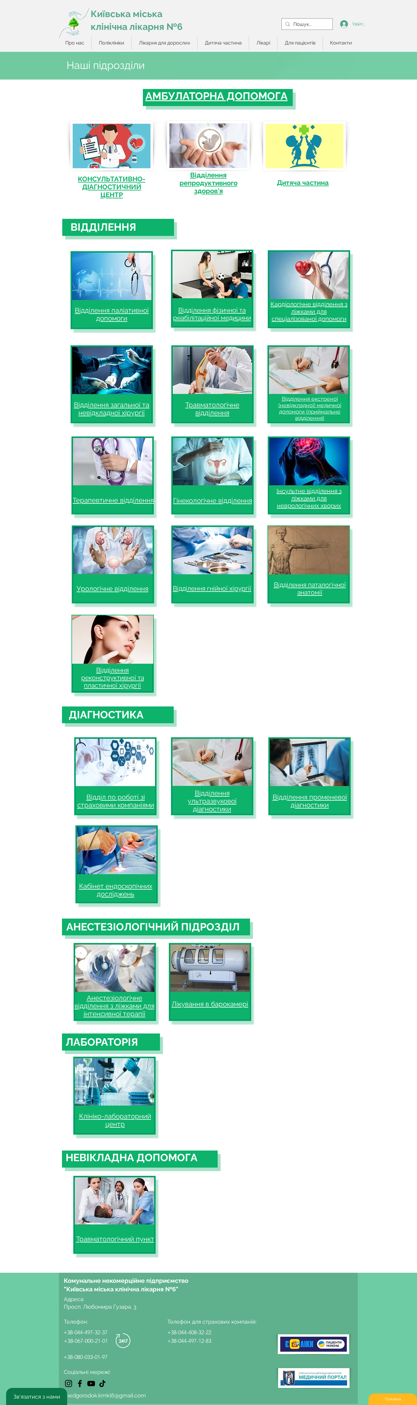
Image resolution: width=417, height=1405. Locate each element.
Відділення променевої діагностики (310, 801)
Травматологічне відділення (212, 409)
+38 (68, 1357)
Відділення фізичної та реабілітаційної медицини (212, 314)
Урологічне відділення (112, 588)
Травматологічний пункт (115, 1239)
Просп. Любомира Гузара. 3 (100, 1307)
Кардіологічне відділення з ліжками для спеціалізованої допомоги (308, 311)
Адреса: (75, 1299)
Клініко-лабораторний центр (115, 1120)
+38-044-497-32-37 (85, 1332)
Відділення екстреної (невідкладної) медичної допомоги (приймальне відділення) (309, 408)
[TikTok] (102, 1383)
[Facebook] (80, 1383)
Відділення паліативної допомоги (112, 314)
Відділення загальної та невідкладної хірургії (111, 409)
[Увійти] (344, 24)
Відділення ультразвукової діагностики (212, 801)
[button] (111, 43)
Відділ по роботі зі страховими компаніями (115, 801)
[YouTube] (91, 1383)
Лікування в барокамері (210, 1004)
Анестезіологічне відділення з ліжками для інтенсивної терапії (114, 1006)
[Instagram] (68, 1383)
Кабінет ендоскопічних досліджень (115, 890)
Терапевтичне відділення (113, 500)
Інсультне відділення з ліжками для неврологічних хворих (309, 498)
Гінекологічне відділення (212, 500)
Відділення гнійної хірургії (212, 588)
